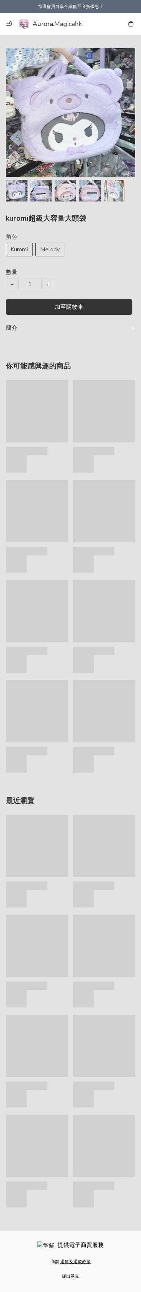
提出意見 (70, 1276)
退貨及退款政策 (75, 1262)
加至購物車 (69, 307)
